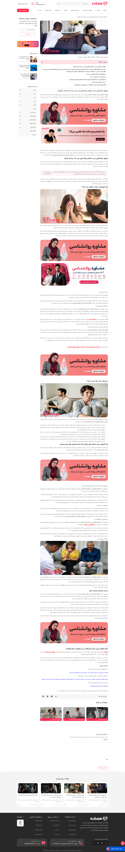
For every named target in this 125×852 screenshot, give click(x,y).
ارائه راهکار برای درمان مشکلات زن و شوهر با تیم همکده (90, 85)
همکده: (36, 2)
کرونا (35, 109)
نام (107, 759)
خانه (107, 17)
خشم (103, 425)
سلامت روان (68, 691)
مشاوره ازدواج (33, 116)
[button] (42, 62)
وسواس (34, 134)
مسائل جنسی (33, 112)
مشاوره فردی (61, 691)
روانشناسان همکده (87, 10)
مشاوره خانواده (33, 123)
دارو (35, 97)
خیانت (34, 94)
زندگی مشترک (76, 691)
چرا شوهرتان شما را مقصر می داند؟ (96, 74)
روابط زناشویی (85, 691)
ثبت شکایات (58, 10)
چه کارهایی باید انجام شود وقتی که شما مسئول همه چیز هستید (87, 79)
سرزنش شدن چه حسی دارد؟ (98, 77)
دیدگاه (105, 739)
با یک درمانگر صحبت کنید (99, 82)
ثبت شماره (27, 34)
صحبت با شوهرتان (78, 508)
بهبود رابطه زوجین (95, 691)
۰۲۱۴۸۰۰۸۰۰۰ (40, 4)
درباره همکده (48, 10)
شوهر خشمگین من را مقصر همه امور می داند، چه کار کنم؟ (89, 67)
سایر (35, 101)
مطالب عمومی (33, 131)
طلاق (35, 105)
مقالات (65, 10)
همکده (105, 10)
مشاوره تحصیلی (32, 120)
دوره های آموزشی (74, 10)
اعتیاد (34, 90)
